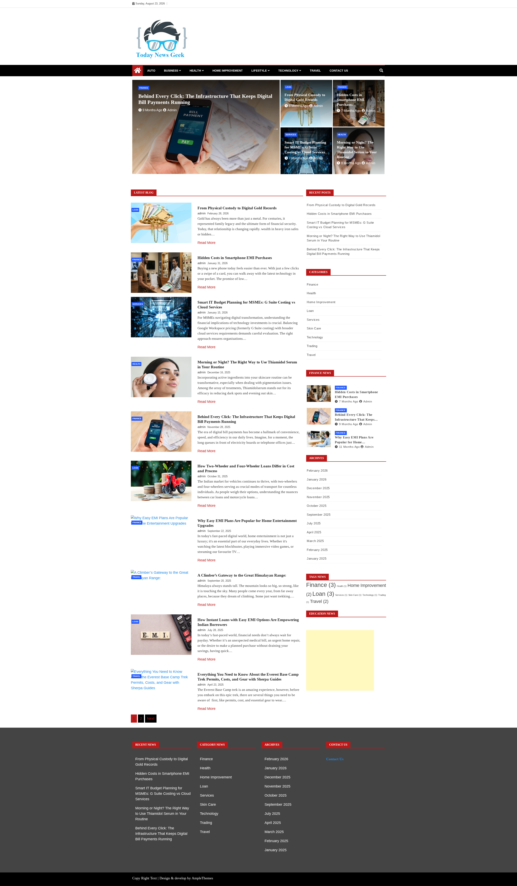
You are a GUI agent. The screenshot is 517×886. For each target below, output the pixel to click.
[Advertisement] (340, 660)
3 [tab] (206, 167)
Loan (142, 88)
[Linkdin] (380, 3)
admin (172, 104)
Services (291, 134)
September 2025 (319, 514)
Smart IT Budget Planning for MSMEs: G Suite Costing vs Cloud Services (305, 147)
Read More (206, 243)
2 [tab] (200, 167)
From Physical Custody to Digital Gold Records (192, 96)
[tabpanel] (206, 127)
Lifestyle (259, 70)
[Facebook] (362, 3)
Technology (288, 70)
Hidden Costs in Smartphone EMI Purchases (350, 100)
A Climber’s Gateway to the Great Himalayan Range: (242, 575)
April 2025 (314, 532)
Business (171, 70)
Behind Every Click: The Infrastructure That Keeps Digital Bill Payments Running (357, 417)
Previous (137, 127)
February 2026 (317, 470)
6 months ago (152, 104)
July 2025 (314, 523)
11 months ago (349, 446)
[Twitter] (368, 3)
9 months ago (348, 424)
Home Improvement (227, 70)
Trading (312, 346)
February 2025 (317, 550)
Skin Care (314, 328)
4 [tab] (212, 167)
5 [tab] (218, 167)
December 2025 (318, 488)
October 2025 (316, 505)
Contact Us (339, 70)
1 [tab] (194, 167)
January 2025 (316, 558)
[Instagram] (374, 3)
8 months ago (351, 163)
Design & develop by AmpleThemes (186, 878)
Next (275, 127)
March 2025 (315, 541)
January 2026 (316, 479)
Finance (342, 87)
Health (195, 70)
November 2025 (318, 497)
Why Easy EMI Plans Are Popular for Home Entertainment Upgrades (354, 440)
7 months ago (351, 110)
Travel (315, 70)
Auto (151, 70)
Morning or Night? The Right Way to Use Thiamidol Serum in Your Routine (162, 813)
